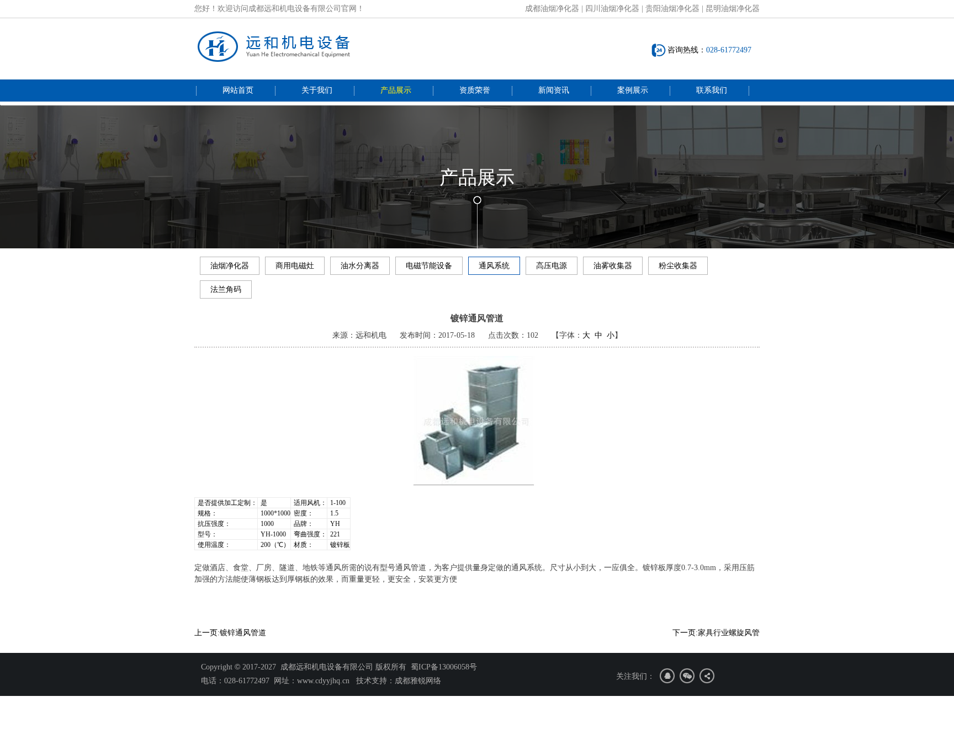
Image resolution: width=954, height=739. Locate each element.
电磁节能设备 (429, 266)
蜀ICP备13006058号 (444, 667)
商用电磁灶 (294, 266)
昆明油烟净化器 (733, 8)
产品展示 (395, 90)
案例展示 (632, 90)
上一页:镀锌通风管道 (230, 633)
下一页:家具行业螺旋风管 (716, 633)
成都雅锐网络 (418, 681)
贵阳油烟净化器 (672, 8)
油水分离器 (360, 266)
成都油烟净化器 (552, 8)
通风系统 (494, 266)
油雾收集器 (612, 266)
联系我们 (711, 90)
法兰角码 (225, 289)
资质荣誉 (474, 90)
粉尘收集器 (678, 266)
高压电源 (551, 266)
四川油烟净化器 (612, 8)
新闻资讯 (553, 90)
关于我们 (316, 90)
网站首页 (237, 90)
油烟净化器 (229, 266)
